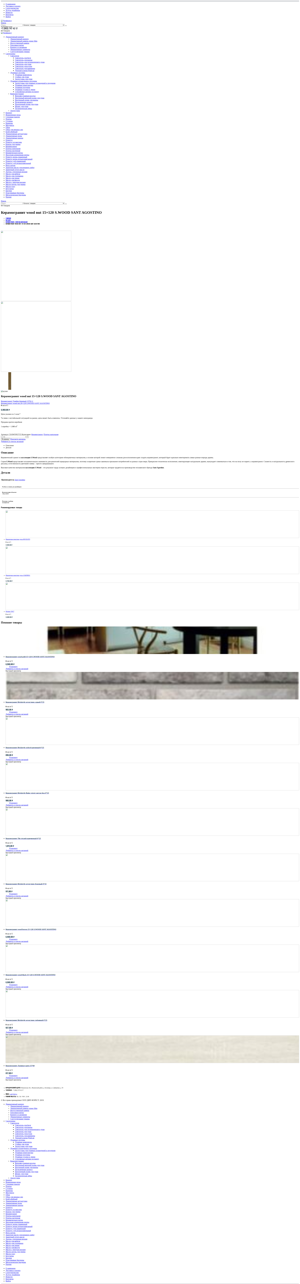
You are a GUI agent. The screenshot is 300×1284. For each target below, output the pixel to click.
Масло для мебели (13, 174)
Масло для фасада (13, 180)
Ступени (9, 121)
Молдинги (10, 125)
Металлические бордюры (16, 195)
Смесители (14, 56)
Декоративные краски (14, 138)
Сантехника (10, 54)
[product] (152, 524)
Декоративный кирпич (15, 37)
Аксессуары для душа (23, 79)
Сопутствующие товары (20, 52)
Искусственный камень (19, 43)
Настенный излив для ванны (26, 100)
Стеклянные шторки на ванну (27, 92)
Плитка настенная (13, 151)
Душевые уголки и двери (25, 90)
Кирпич (9, 113)
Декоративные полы (14, 136)
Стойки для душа (22, 77)
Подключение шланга (23, 102)
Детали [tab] (8, 448)
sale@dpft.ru (13, 1094)
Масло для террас (13, 178)
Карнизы (9, 123)
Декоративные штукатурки (16, 134)
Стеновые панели (13, 117)
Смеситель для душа (23, 64)
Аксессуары (15, 111)
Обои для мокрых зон (14, 130)
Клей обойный (11, 132)
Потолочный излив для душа (26, 104)
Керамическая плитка (14, 153)
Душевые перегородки (24, 85)
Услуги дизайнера (13, 10)
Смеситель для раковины (25, 68)
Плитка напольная (13, 149)
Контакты (9, 15)
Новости (9, 12)
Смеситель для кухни (23, 66)
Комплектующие (17, 94)
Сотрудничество (12, 8)
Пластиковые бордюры (15, 193)
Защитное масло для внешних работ (20, 168)
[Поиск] (66, 25)
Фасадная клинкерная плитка (17, 155)
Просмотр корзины (18, 439)
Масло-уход (10, 187)
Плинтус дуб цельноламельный (18, 163)
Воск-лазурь (10, 165)
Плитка (9, 119)
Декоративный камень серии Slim (23, 41)
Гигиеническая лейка (23, 109)
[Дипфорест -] (6, 21)
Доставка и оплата (13, 6)
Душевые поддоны (22, 87)
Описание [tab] (10, 445)
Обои (8, 127)
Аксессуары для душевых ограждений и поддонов (35, 83)
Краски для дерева (13, 144)
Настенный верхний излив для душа (29, 98)
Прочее (8, 197)
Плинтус (9, 140)
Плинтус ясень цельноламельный (19, 159)
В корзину (5, 439)
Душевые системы (17, 73)
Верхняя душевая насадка (25, 96)
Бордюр (9, 191)
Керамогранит (11, 146)
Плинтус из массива (14, 142)
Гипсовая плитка (17, 45)
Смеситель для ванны (23, 60)
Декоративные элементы (20, 49)
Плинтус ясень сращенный (16, 157)
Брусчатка (10, 189)
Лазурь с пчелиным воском (16, 172)
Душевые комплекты (23, 75)
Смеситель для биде (23, 58)
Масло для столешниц (14, 176)
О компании (10, 4)
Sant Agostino (20, 480)
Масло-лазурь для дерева (15, 184)
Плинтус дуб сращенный (16, 161)
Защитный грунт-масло (15, 170)
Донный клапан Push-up (24, 71)
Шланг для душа (21, 106)
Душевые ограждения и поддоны (23, 81)
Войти (8, 17)
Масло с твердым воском (16, 182)
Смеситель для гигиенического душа (30, 62)
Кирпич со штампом (18, 47)
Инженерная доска (13, 115)
